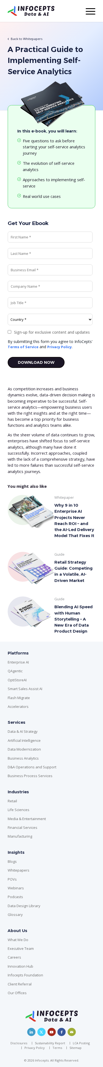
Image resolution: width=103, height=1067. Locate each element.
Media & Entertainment (27, 818)
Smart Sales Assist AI (25, 688)
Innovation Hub (20, 966)
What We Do (18, 939)
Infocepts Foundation (25, 975)
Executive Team (21, 948)
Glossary (15, 914)
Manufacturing (20, 836)
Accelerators (18, 706)
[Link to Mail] (72, 1032)
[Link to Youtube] (52, 1032)
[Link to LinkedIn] (31, 1032)
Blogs (12, 861)
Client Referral (20, 984)
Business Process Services (30, 775)
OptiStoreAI (17, 679)
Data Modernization (24, 749)
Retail (12, 800)
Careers (14, 957)
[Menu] (87, 11)
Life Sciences (18, 809)
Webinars (16, 888)
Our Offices (17, 992)
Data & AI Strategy (23, 731)
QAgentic (15, 670)
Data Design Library (24, 905)
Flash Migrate (19, 697)
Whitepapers (18, 870)
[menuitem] (20, 1043)
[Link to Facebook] (61, 1032)
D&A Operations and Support (32, 767)
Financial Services (22, 827)
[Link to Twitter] (41, 1032)
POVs (12, 879)
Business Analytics (23, 758)
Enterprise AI (18, 662)
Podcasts (15, 896)
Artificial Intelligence (24, 740)
